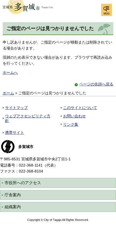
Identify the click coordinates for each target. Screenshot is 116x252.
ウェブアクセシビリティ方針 (27, 118)
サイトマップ (16, 107)
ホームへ (10, 72)
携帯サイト (14, 132)
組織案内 (13, 206)
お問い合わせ (74, 116)
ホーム (8, 93)
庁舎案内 (13, 195)
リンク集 (70, 124)
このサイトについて (80, 107)
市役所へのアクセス (23, 182)
